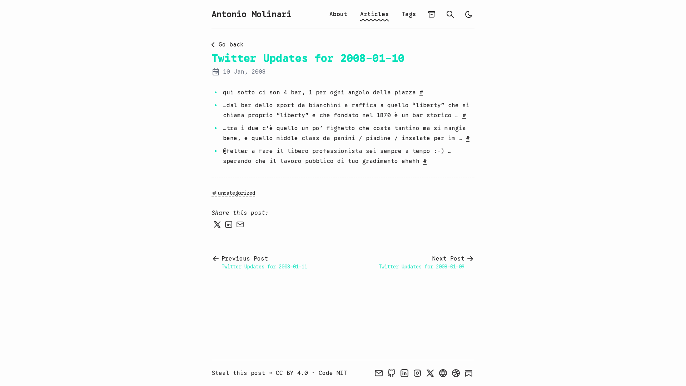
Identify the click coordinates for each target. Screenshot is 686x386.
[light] (468, 14)
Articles (374, 14)
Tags (409, 14)
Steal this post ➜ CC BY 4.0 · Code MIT (279, 373)
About (338, 14)
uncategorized (236, 193)
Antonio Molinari (252, 14)
